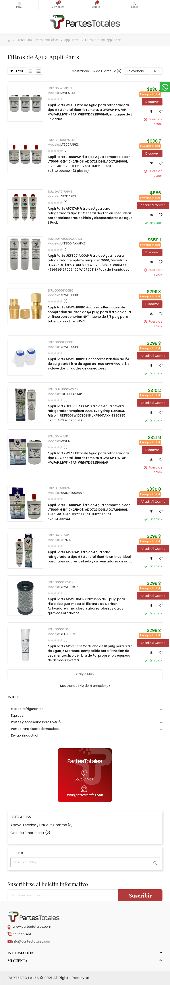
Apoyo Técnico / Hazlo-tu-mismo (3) (41, 825)
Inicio (13, 697)
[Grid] (30, 71)
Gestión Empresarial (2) (30, 832)
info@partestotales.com (31, 941)
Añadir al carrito (153, 205)
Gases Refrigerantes (27, 709)
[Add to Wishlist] (158, 111)
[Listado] (38, 71)
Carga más (85, 674)
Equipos (17, 715)
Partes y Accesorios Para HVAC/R (36, 722)
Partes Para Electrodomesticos (35, 729)
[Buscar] (134, 5)
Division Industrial (24, 735)
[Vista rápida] (149, 111)
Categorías (19, 5)
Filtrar (18, 71)
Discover (152, 101)
